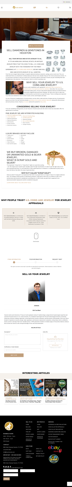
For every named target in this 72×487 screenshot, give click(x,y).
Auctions (68, 2)
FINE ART (28, 432)
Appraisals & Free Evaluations (57, 424)
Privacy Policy (40, 453)
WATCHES (28, 429)
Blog (27, 448)
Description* (7, 332)
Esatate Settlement (54, 439)
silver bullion (38, 100)
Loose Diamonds (11, 117)
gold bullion (32, 100)
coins (27, 424)
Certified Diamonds (27, 117)
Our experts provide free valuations (41, 89)
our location (26, 102)
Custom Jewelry (53, 436)
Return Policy (40, 456)
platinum (44, 100)
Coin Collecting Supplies (55, 429)
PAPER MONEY (29, 436)
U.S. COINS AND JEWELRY (24, 69)
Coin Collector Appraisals (56, 427)
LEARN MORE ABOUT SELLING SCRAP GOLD (19, 182)
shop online (43, 102)
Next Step (14, 355)
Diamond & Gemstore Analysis (57, 432)
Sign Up (6, 479)
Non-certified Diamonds (28, 121)
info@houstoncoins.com (9, 452)
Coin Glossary (30, 453)
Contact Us (39, 451)
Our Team (28, 451)
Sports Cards (30, 434)
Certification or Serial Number (11, 347)
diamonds (49, 100)
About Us (38, 448)
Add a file (45, 332)
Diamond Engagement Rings (14, 115)
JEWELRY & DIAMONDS (29, 439)
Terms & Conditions (29, 456)
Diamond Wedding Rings (29, 116)
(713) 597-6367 (7, 449)
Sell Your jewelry (36, 46)
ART (38, 429)
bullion (28, 427)
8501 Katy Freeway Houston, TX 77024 (13, 447)
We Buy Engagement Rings (56, 434)
